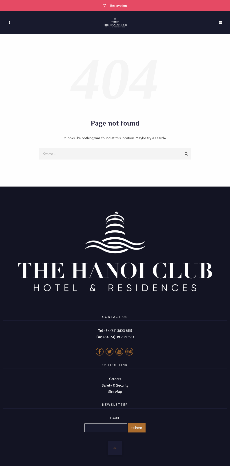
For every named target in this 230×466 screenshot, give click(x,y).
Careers (115, 379)
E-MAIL (115, 418)
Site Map (115, 391)
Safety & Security (115, 385)
